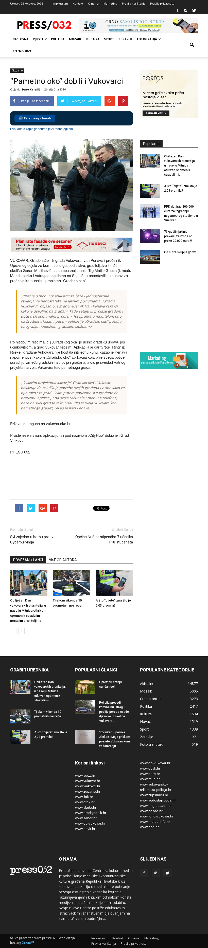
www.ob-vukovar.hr (90, 823)
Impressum (60, 3)
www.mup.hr (150, 779)
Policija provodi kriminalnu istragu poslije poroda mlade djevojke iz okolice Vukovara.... (114, 712)
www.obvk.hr (85, 829)
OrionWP (28, 942)
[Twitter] (194, 10)
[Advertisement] (102, 477)
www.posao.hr (151, 811)
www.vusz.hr (85, 775)
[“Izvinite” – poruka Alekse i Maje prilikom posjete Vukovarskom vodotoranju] (85, 737)
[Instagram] (185, 10)
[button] (192, 45)
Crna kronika (150, 698)
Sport (109, 39)
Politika (57, 39)
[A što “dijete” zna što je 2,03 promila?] (114, 583)
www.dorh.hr (150, 774)
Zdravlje (125, 39)
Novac (145, 721)
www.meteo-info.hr (155, 821)
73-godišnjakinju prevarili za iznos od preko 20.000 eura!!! (178, 236)
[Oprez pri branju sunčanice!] (85, 687)
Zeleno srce (21, 51)
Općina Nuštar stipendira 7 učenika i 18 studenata (104, 539)
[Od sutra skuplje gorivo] (150, 257)
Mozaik (75, 39)
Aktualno (17, 70)
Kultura (92, 39)
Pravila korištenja (133, 3)
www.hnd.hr (149, 827)
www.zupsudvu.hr (154, 795)
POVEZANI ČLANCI (28, 560)
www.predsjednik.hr (90, 813)
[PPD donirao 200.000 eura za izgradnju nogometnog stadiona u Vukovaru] (150, 211)
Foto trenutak (151, 744)
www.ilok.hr (84, 797)
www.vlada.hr (85, 807)
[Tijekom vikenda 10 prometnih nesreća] (71, 583)
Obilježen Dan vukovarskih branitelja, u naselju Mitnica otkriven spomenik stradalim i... (180, 165)
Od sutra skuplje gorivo (180, 252)
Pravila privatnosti (162, 3)
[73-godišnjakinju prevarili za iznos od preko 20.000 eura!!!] (150, 236)
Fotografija (147, 39)
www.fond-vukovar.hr (157, 816)
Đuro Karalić (31, 89)
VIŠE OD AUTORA (63, 560)
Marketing (110, 3)
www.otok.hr (85, 802)
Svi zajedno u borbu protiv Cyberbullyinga (31, 539)
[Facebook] (177, 10)
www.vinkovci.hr (87, 786)
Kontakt (78, 3)
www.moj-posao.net (155, 806)
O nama (93, 3)
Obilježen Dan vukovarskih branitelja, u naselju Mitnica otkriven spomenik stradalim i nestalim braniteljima (28, 610)
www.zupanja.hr (87, 791)
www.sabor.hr (86, 818)
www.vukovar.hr (87, 781)
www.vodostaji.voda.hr (158, 800)
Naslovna (20, 39)
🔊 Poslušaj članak (35, 118)
